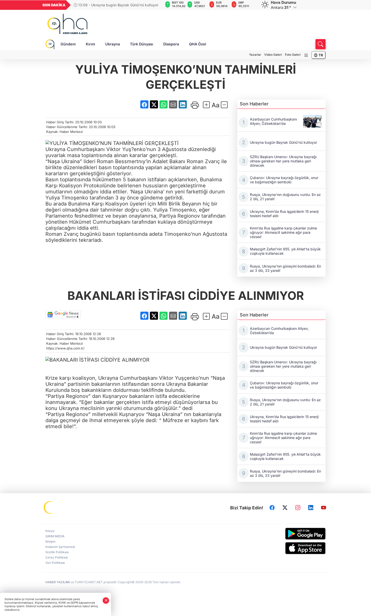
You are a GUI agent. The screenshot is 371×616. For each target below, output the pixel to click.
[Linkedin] (311, 508)
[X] (285, 508)
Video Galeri (273, 54)
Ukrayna (112, 44)
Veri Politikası (55, 563)
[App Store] (293, 548)
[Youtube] (324, 508)
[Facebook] (272, 508)
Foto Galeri (293, 54)
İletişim (50, 541)
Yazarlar (255, 54)
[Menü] (306, 55)
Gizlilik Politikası (57, 552)
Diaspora (171, 44)
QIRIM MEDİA (55, 536)
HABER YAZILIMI (57, 582)
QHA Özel (197, 44)
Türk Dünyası (141, 44)
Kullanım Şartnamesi (60, 547)
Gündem (68, 44)
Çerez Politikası (56, 557)
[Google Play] (293, 534)
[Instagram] (298, 508)
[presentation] (155, 5)
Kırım (90, 44)
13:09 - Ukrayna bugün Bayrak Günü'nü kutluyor (117, 5)
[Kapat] (106, 600)
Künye (50, 531)
